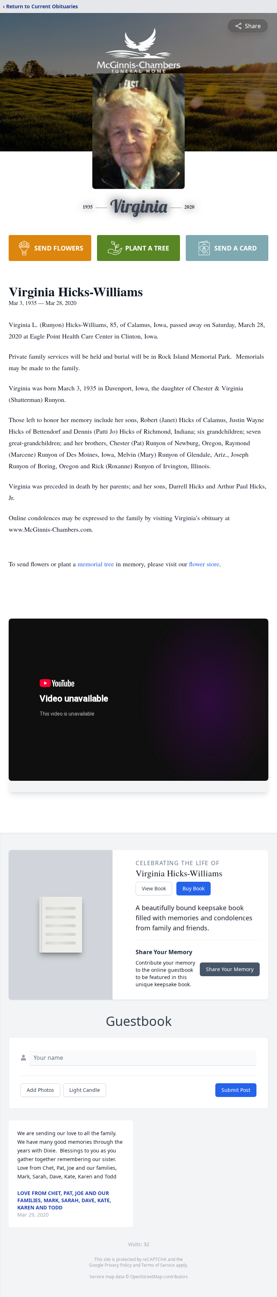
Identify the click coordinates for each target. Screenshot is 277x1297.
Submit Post (235, 1089)
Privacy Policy (118, 1265)
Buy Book (194, 888)
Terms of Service (158, 1265)
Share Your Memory (230, 969)
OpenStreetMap (146, 1277)
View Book (154, 888)
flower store (204, 563)
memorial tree (96, 563)
